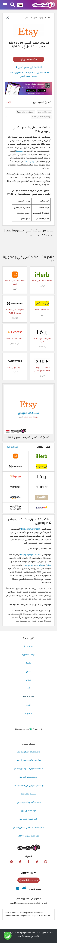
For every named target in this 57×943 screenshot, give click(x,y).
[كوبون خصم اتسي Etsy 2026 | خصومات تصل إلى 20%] (28, 409)
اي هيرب (42, 285)
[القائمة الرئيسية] (5, 5)
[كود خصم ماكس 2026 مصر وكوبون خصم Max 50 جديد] (41, 497)
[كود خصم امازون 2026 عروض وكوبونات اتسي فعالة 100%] (15, 497)
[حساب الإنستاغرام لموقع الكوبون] (45, 861)
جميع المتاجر (39, 17)
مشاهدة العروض (28, 59)
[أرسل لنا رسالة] (8, 936)
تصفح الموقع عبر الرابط (30, 555)
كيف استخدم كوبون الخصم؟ (28, 802)
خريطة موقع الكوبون (28, 777)
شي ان (42, 375)
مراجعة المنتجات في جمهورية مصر (28, 827)
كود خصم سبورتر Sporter (28, 836)
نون (42, 314)
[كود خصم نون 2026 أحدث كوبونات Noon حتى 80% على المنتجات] (42, 303)
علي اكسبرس (15, 343)
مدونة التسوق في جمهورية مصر (28, 769)
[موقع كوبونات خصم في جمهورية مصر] (49, 17)
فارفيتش (15, 372)
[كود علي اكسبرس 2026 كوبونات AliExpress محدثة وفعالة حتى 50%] (15, 332)
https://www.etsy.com (30, 529)
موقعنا (19, 151)
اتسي (27, 17)
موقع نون (39, 565)
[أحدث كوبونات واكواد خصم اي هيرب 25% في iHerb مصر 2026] (42, 274)
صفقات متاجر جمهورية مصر (28, 760)
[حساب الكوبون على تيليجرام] (11, 861)
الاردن (28, 705)
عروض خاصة (30, 161)
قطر (28, 688)
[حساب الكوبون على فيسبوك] (28, 861)
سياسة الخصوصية (28, 794)
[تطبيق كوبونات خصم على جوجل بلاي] (24, 889)
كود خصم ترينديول (28, 811)
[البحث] (12, 5)
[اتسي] (28, 30)
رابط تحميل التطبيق (28, 880)
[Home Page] (43, 4)
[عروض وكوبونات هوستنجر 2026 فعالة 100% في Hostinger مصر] (15, 303)
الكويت (28, 663)
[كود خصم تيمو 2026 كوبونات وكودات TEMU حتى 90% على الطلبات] (15, 274)
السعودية (28, 646)
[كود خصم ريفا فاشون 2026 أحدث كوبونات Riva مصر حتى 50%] (42, 332)
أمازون (48, 565)
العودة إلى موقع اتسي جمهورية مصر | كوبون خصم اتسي (28, 74)
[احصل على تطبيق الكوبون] (28, 88)
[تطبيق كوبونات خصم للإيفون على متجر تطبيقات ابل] (17, 889)
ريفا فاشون (42, 346)
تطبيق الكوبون (28, 873)
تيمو (14, 289)
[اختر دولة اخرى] (20, 5)
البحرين (29, 671)
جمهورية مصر (28, 697)
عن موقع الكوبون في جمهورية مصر (28, 785)
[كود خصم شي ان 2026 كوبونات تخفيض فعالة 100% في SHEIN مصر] (42, 361)
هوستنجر (15, 318)
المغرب (28, 713)
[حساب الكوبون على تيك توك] (19, 861)
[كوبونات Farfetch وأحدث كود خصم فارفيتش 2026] (15, 361)
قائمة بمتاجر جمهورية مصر (28, 752)
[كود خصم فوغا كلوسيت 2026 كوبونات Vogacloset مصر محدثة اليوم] (15, 507)
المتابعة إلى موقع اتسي (29, 67)
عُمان (28, 680)
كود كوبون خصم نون (28, 819)
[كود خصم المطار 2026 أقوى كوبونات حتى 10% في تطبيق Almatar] (41, 507)
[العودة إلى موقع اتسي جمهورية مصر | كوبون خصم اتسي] (8, 18)
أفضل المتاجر (44, 446)
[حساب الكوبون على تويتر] (37, 861)
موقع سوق (28, 565)
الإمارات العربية (28, 655)
